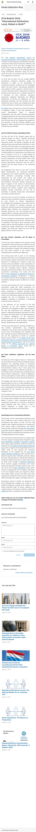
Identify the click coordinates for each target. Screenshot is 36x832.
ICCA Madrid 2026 (11, 14)
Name (3, 537)
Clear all (18, 555)
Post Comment (29, 555)
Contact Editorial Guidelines (24, 572)
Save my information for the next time (14, 551)
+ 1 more (20, 14)
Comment (3, 522)
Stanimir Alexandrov (7, 48)
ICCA (3, 14)
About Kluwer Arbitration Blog (10, 830)
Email (3, 544)
